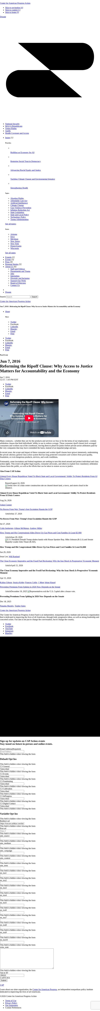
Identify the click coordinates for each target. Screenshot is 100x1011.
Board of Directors (18, 283)
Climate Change (17, 205)
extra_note (4, 947)
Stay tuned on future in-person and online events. (26, 742)
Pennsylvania (15, 246)
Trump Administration (19, 219)
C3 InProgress (6, 796)
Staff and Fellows (17, 269)
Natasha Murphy (7, 606)
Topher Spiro (20, 606)
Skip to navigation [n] (14, 8)
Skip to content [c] (12, 10)
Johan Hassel (50, 582)
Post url (3, 828)
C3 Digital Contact (7, 803)
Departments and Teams (20, 271)
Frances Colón (31, 582)
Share (7, 311)
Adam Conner (6, 505)
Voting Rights (11, 128)
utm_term (4, 865)
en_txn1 (3, 873)
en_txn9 (3, 932)
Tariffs (8, 131)
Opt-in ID (4, 973)
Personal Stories (11, 264)
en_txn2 (3, 880)
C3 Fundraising (6, 781)
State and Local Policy (19, 215)
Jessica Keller (18, 582)
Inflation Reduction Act (20, 210)
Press (7, 262)
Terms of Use (10, 1001)
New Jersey (15, 241)
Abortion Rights (17, 198)
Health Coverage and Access (17, 133)
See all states (10, 253)
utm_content (5, 858)
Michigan (14, 239)
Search (3, 297)
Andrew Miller (36, 528)
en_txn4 (3, 895)
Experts (8, 257)
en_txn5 (3, 903)
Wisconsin (14, 248)
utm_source (5, 836)
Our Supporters (11, 1005)
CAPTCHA (5, 978)
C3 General (5, 766)
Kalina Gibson (6, 582)
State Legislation (17, 212)
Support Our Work (18, 281)
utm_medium (5, 843)
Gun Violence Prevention (20, 208)
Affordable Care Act (18, 201)
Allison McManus (21, 528)
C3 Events (4, 774)
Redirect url (5, 821)
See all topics (10, 224)
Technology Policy (18, 217)
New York (14, 244)
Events (8, 259)
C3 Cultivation (6, 789)
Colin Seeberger (6, 528)
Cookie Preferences (13, 1008)
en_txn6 (3, 910)
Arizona (13, 234)
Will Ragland (14, 556)
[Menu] (50, 119)
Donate (3, 17)
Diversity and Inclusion (20, 278)
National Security (12, 124)
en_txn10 (4, 940)
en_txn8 (3, 925)
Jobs (12, 274)
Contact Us (15, 285)
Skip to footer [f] (12, 12)
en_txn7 (3, 917)
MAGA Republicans (13, 126)
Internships (14, 276)
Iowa (12, 237)
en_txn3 (3, 888)
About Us (9, 266)
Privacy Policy (11, 1003)
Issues (7, 138)
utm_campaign (6, 851)
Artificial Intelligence (19, 203)
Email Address (10, 749)
